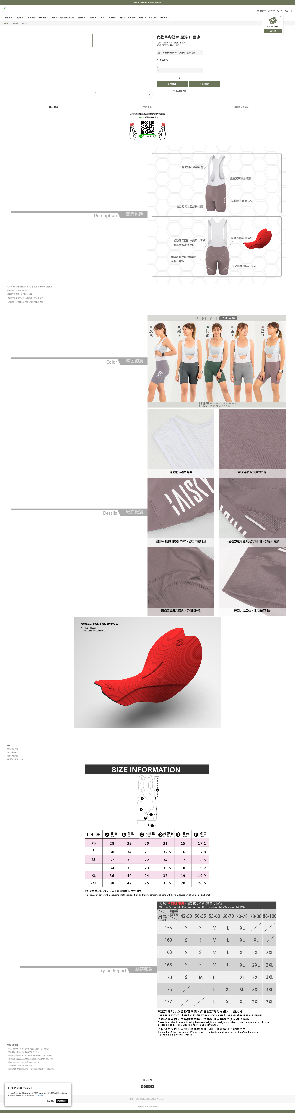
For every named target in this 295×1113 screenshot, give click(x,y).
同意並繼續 (62, 1100)
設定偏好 (50, 1100)
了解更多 (40, 1095)
